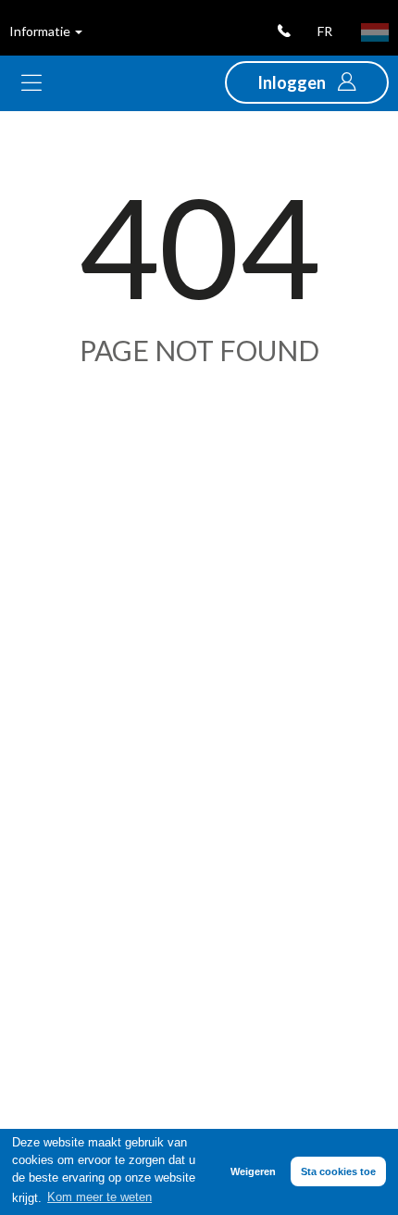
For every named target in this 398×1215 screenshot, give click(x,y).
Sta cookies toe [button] (338, 1171)
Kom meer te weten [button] (99, 1197)
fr (324, 31)
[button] (307, 82)
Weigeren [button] (253, 1171)
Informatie (41, 31)
